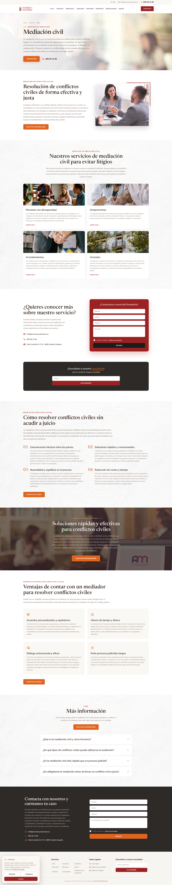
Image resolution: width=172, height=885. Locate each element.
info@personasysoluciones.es (128, 2)
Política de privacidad (115, 340)
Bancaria (65, 867)
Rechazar (12, 874)
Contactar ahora (34, 494)
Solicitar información (36, 127)
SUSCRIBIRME (86, 383)
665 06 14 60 (147, 2)
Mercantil (54, 867)
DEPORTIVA (100, 8)
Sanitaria (65, 864)
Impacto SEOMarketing (101, 881)
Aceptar (21, 879)
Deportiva (77, 864)
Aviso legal (94, 864)
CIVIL (52, 8)
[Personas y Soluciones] (25, 9)
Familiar (54, 872)
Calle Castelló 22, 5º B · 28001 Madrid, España (42, 344)
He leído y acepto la (109, 340)
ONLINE (121, 8)
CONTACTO (147, 8)
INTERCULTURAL (111, 8)
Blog (112, 2)
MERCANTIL (70, 8)
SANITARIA (90, 8)
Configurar (29, 874)
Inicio (25, 22)
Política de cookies (96, 870)
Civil (53, 864)
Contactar (31, 59)
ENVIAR (119, 345)
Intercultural (66, 872)
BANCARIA (80, 8)
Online (76, 867)
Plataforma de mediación (79, 871)
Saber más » (31, 225)
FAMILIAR (60, 8)
